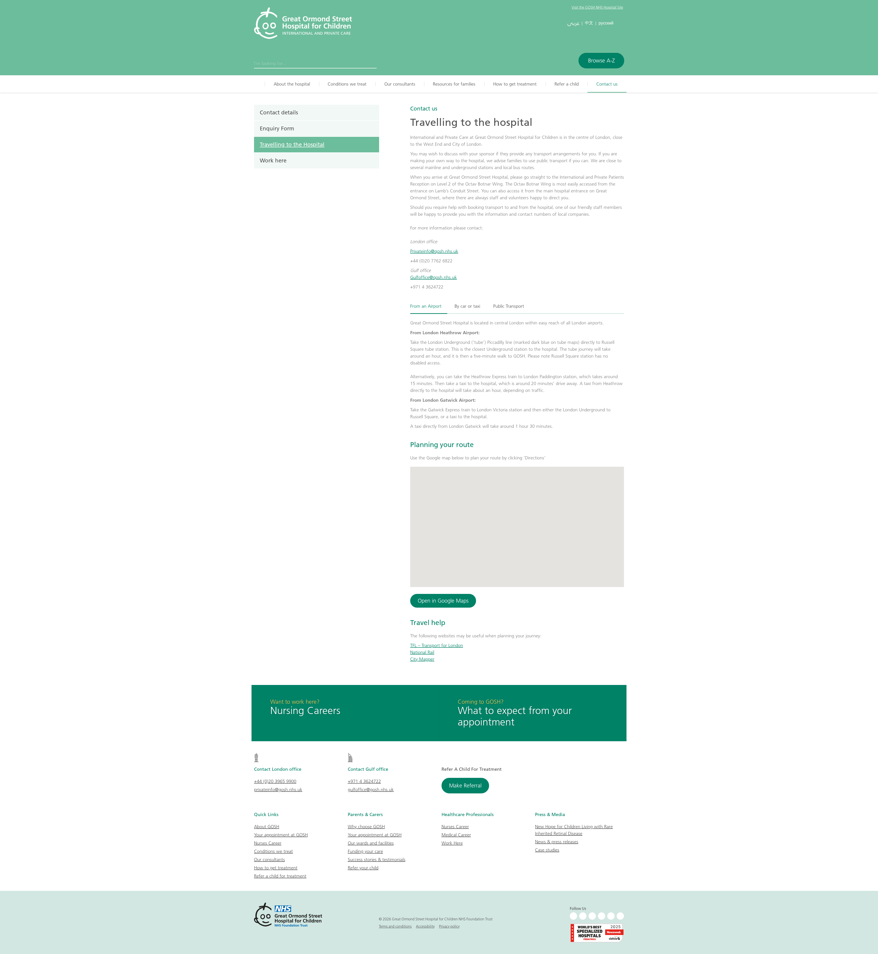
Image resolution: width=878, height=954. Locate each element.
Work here (273, 160)
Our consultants (399, 84)
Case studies (547, 850)
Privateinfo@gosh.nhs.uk (434, 251)
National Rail (422, 652)
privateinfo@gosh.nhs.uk (278, 789)
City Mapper (422, 659)
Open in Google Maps (443, 600)
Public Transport (508, 306)
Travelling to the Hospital (292, 144)
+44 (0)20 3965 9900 (275, 781)
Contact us (607, 84)
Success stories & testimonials (376, 859)
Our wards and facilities (371, 843)
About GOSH (266, 826)
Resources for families (454, 84)
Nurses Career (267, 843)
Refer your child (363, 867)
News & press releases (556, 841)
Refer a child (566, 84)
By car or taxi (467, 306)
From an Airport (426, 306)
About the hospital (292, 84)
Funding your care (365, 851)
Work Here (452, 843)
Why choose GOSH (366, 826)
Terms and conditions (395, 926)
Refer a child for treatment (280, 876)
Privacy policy (449, 926)
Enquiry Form (277, 128)
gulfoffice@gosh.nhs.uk (371, 789)
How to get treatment (515, 84)
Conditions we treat (347, 84)
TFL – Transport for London (436, 645)
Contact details (279, 112)
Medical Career (456, 835)
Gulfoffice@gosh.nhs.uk (433, 277)
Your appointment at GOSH (281, 835)
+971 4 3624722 (364, 781)
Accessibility (425, 926)
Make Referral (465, 785)
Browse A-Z (601, 60)
